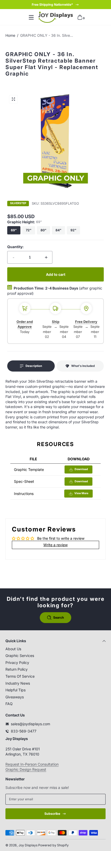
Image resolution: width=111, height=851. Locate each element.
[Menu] (31, 17)
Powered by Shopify (53, 845)
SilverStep (18, 203)
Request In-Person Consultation (32, 764)
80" (43, 230)
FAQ (9, 703)
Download (81, 469)
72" (28, 230)
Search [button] (58, 617)
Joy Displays (28, 845)
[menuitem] (55, 649)
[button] (79, 17)
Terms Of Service (20, 676)
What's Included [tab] (83, 366)
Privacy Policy (17, 662)
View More (81, 493)
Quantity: (15, 247)
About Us (13, 649)
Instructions (24, 493)
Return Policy (16, 669)
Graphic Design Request (25, 769)
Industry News (17, 683)
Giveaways (14, 697)
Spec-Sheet (24, 481)
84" (58, 230)
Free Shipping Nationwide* (52, 4)
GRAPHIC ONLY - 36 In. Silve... (46, 35)
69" (14, 230)
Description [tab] (34, 366)
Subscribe (52, 814)
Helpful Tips (15, 690)
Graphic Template (29, 469)
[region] (55, 4)
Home (10, 35)
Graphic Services (19, 655)
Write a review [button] (55, 545)
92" (73, 230)
